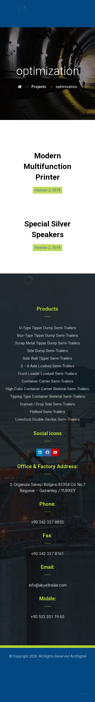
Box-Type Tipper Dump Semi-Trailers (47, 335)
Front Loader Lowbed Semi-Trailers (47, 373)
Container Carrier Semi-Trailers (47, 381)
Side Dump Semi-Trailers (47, 350)
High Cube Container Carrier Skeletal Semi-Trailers (47, 389)
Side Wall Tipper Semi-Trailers (47, 358)
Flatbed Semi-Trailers (47, 411)
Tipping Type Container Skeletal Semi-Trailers (47, 396)
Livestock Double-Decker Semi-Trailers (47, 419)
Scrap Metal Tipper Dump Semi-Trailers (47, 343)
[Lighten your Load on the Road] (22, 9)
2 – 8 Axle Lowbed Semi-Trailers (47, 366)
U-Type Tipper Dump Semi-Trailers (47, 328)
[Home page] (20, 87)
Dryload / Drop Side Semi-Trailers (47, 404)
